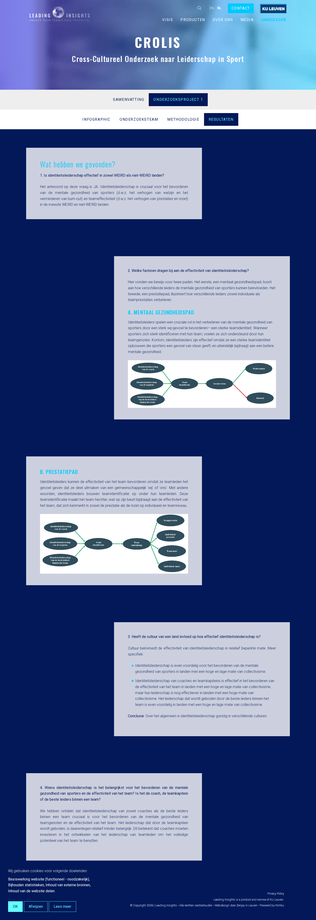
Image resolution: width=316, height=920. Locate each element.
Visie (167, 20)
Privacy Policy (275, 893)
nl (219, 8)
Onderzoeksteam (139, 119)
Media (247, 20)
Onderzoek (273, 20)
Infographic (96, 119)
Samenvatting (128, 99)
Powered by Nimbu (272, 905)
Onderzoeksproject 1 (178, 99)
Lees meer (62, 906)
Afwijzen (36, 906)
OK (15, 906)
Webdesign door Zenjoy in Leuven (236, 905)
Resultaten (221, 119)
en (212, 8)
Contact (241, 8)
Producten (192, 20)
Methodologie (183, 119)
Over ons (223, 20)
